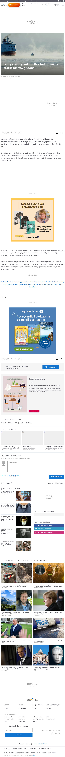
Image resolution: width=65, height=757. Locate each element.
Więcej (42, 4)
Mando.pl (32, 748)
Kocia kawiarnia (37, 379)
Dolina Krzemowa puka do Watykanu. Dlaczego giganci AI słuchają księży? (47, 668)
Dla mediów (32, 752)
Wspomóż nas (52, 367)
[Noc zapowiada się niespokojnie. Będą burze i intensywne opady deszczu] (11, 438)
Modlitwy (34, 721)
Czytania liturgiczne (37, 717)
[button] (55, 5)
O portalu (6, 752)
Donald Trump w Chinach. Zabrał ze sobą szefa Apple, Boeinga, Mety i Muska (16, 640)
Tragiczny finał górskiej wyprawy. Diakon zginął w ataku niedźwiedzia (15, 613)
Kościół (36, 670)
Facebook (58, 1)
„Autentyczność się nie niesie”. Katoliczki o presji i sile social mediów (7, 544)
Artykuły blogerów (9, 719)
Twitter (61, 1)
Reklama (39, 752)
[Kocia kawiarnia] (15, 394)
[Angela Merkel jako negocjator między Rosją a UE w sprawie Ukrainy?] (48, 600)
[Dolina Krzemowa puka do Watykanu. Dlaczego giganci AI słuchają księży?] (48, 655)
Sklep (35, 1)
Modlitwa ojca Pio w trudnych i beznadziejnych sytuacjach (6, 531)
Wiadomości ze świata (28, 449)
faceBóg (30, 1)
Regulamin (11, 752)
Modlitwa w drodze (16, 1)
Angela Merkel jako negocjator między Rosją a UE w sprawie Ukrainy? (48, 613)
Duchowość (21, 717)
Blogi (25, 1)
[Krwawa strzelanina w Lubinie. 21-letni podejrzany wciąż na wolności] (48, 628)
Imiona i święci (22, 721)
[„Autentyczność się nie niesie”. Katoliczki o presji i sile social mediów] (23, 546)
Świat (5, 72)
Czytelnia (22, 708)
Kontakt (27, 752)
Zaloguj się (3, 475)
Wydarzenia (25, 4)
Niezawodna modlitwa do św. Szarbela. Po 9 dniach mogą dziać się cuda (7, 518)
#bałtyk (3, 423)
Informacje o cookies (46, 752)
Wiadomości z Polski (7, 449)
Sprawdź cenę (34, 411)
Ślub (6, 721)
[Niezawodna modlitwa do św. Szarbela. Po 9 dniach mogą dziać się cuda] (23, 521)
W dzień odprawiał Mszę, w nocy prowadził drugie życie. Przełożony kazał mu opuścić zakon (8, 506)
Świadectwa (22, 719)
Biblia (2, 1)
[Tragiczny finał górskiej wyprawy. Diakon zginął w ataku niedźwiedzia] (16, 600)
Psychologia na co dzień (38, 719)
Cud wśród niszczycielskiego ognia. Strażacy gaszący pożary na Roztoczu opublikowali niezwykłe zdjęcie (48, 585)
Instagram (63, 1)
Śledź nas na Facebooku (45, 525)
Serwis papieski (8, 717)
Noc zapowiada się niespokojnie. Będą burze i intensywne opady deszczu (10, 448)
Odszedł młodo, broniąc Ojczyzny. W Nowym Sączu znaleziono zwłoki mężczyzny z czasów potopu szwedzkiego (15, 586)
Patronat (54, 752)
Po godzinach (37, 705)
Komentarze (34, 4)
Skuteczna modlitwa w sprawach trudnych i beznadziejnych (7, 493)
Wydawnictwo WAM (19, 748)
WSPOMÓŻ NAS (42, 744)
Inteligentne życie (53, 705)
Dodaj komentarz (56, 476)
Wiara (23, 6)
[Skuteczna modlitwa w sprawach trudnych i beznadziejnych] (23, 496)
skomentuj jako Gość (14, 475)
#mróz (10, 423)
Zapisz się (18, 735)
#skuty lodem (19, 423)
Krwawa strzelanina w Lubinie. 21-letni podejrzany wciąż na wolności (48, 640)
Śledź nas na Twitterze (44, 529)
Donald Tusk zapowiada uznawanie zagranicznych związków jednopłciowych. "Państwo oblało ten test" (15, 669)
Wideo (48, 708)
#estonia (29, 423)
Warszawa (48, 3)
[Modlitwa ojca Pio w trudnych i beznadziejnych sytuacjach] (23, 533)
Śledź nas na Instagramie (45, 532)
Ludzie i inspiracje (50, 719)
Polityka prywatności (19, 752)
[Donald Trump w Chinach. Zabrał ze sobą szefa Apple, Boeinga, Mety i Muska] (16, 628)
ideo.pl (34, 755)
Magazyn (8, 1)
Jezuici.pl (7, 748)
